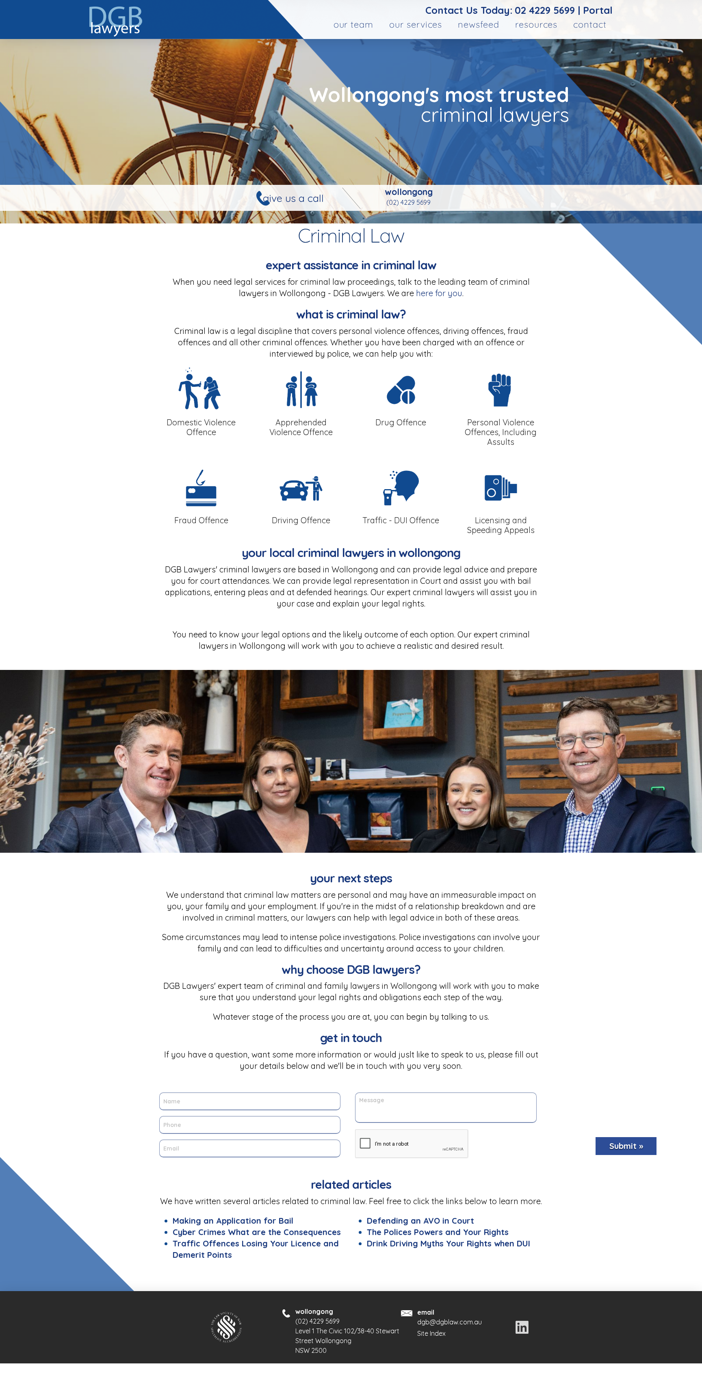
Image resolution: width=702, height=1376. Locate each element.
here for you (438, 293)
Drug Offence (400, 422)
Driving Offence (301, 520)
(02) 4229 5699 (408, 202)
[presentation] (412, 1144)
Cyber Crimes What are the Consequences (257, 1232)
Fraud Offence (201, 520)
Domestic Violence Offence (201, 427)
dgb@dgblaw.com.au (449, 1322)
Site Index (431, 1333)
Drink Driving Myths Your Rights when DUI (448, 1243)
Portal (598, 10)
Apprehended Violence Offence (301, 427)
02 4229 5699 (545, 10)
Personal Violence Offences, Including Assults (501, 432)
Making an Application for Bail (233, 1221)
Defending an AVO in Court (420, 1221)
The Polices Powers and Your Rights (438, 1232)
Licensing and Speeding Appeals (501, 525)
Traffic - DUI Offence (400, 520)
